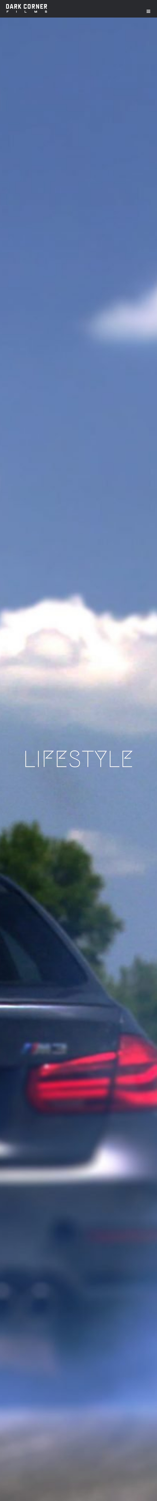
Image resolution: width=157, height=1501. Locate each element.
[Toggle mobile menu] (149, 11)
